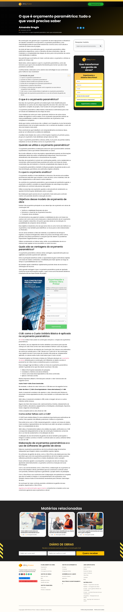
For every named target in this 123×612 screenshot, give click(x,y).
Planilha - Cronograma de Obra (91, 586)
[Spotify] (26, 574)
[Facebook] (19, 574)
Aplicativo (64, 578)
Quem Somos (87, 567)
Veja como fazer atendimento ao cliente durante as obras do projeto (61, 531)
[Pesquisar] (100, 46)
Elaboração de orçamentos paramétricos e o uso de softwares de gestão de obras (43, 94)
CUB (21, 340)
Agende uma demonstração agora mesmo (32, 488)
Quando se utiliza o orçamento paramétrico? (34, 79)
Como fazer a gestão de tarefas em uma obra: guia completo (90, 531)
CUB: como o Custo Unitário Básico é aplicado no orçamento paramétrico (42, 91)
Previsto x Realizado (46, 589)
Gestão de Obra (45, 582)
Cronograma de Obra (46, 571)
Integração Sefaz (66, 571)
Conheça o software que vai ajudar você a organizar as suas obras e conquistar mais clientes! (41, 88)
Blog (85, 579)
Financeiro (43, 587)
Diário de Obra (44, 576)
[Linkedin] (29, 574)
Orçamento (44, 567)
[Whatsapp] (31, 574)
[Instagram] (22, 574)
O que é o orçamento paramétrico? (30, 77)
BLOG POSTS (25, 32)
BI (62, 583)
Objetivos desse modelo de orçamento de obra (34, 81)
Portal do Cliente (66, 576)
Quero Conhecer (88, 573)
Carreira (86, 577)
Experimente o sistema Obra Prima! (31, 85)
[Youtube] (24, 574)
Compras (64, 569)
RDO (42, 578)
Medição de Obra (45, 580)
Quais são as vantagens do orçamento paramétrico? (36, 83)
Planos (85, 569)
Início (20, 32)
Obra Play (86, 575)
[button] (78, 28)
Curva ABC (43, 569)
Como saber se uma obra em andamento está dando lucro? (30, 531)
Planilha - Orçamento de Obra (91, 584)
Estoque (64, 567)
